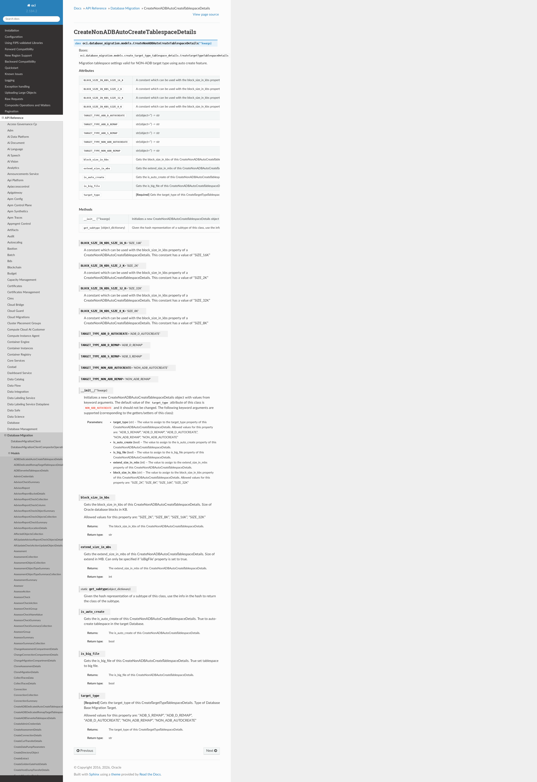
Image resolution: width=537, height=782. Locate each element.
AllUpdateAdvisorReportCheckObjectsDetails (38, 540)
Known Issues (14, 74)
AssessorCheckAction (26, 603)
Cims (10, 298)
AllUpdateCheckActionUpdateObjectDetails (38, 546)
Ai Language (15, 149)
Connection (20, 689)
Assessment (20, 551)
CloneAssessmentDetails (27, 666)
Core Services (16, 360)
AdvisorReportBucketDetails (29, 494)
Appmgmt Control (19, 223)
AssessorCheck (22, 597)
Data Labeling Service (21, 398)
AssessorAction (22, 591)
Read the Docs (150, 774)
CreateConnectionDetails (28, 735)
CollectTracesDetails (25, 683)
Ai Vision (12, 161)
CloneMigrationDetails (26, 672)
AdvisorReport (22, 488)
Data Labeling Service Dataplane (28, 404)
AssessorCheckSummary (27, 620)
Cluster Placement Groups (24, 323)
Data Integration (18, 391)
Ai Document (16, 142)
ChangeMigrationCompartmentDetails (35, 661)
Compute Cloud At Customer (26, 329)
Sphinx (94, 774)
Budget (12, 273)
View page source (206, 14)
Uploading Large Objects (20, 92)
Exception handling (17, 86)
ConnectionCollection (26, 695)
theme (115, 774)
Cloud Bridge (15, 304)
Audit (10, 236)
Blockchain (14, 267)
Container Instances (20, 348)
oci (33, 5)
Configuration (14, 36)
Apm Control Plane (19, 205)
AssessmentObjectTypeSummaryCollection (37, 574)
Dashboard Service (19, 373)
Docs (77, 8)
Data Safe (13, 410)
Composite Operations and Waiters (27, 105)
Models (15, 453)
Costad (11, 367)
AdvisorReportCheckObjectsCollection (35, 517)
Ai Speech (13, 155)
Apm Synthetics (17, 211)
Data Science (15, 416)
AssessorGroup (22, 632)
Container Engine (18, 342)
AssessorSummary (24, 637)
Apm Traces (14, 217)
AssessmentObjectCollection (30, 563)
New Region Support (18, 55)
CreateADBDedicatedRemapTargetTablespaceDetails (38, 712)
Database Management (22, 429)
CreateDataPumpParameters (29, 747)
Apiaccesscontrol (18, 186)
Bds (9, 261)
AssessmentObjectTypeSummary (32, 568)
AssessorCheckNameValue (28, 615)
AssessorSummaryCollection (29, 643)
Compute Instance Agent (23, 335)
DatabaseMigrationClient (26, 441)
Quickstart (11, 68)
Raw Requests (14, 99)
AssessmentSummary (25, 580)
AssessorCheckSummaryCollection (33, 626)
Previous (86, 750)
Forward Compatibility (19, 49)
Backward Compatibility (20, 61)
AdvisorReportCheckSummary (30, 522)
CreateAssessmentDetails (27, 730)
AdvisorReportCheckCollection (31, 499)
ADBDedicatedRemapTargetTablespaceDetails (38, 465)
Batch (11, 255)
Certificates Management (23, 292)
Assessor (18, 586)
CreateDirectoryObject (26, 753)
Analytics (13, 167)
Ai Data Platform (18, 136)
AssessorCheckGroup (25, 609)
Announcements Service (23, 174)
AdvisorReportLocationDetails (30, 528)
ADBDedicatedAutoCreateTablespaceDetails (38, 459)
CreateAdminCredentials (27, 724)
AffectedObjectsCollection (28, 534)
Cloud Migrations (18, 317)
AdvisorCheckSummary (27, 482)
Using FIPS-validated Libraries (24, 43)
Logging (9, 80)
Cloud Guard (15, 310)
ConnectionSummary (25, 701)
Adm (10, 130)
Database (13, 422)
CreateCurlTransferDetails (28, 741)
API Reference (14, 117)
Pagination (11, 111)
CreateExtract (21, 758)
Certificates (14, 286)
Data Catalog (15, 379)
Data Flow (14, 385)
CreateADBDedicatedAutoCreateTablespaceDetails (38, 707)
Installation (12, 30)
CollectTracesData (24, 678)
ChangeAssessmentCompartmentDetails (36, 649)
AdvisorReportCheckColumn (30, 505)
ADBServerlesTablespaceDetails (31, 471)
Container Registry (19, 354)
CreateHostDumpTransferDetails (31, 770)
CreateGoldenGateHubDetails (30, 764)
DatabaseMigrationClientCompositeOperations (37, 447)
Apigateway (14, 192)
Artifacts (12, 230)
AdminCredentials (24, 476)
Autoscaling (14, 242)
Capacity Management (21, 279)
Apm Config (15, 199)
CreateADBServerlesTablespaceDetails (35, 718)
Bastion (12, 248)
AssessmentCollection (26, 557)
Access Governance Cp (22, 124)
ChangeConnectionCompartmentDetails (36, 655)
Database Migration (20, 435)
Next (210, 750)
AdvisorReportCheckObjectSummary (34, 511)
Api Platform (15, 180)
